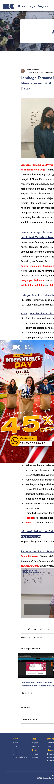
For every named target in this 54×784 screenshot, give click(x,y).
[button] (2, 342)
